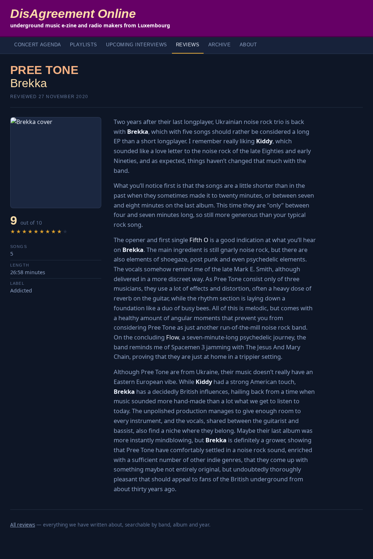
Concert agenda (37, 44)
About (248, 44)
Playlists (83, 44)
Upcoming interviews (136, 44)
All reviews (22, 524)
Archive (219, 44)
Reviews (188, 44)
